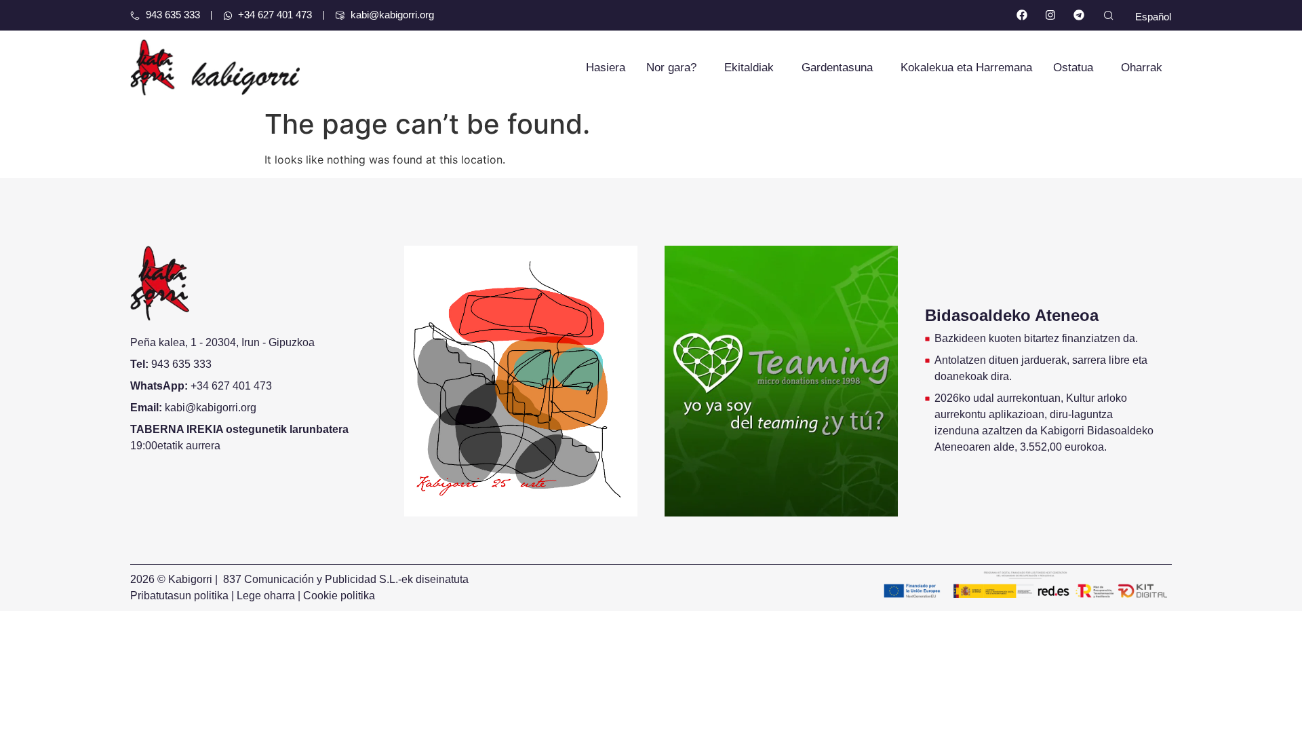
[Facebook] (1022, 15)
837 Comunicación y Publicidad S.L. (310, 579)
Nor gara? (671, 67)
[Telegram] (1078, 15)
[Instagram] (1051, 15)
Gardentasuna (837, 67)
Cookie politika (339, 595)
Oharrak (1141, 67)
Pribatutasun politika (179, 595)
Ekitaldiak (749, 67)
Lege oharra (266, 595)
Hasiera (605, 67)
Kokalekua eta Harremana (966, 67)
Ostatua (1073, 67)
